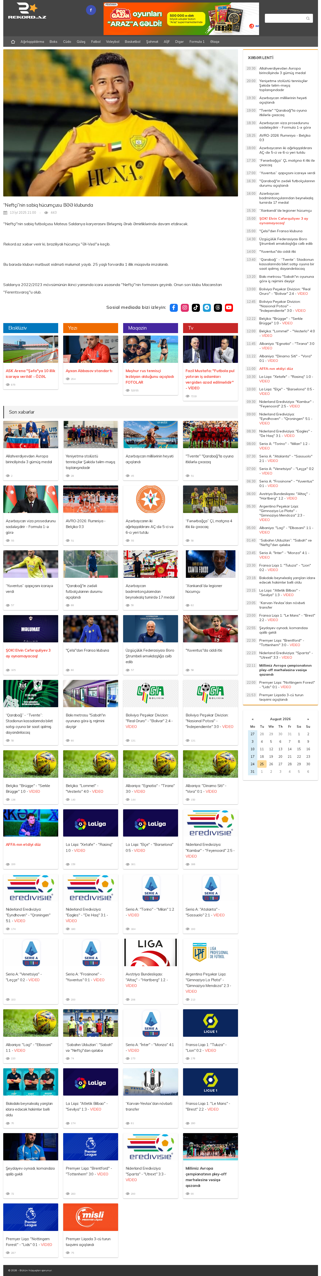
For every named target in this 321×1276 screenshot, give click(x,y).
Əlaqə (214, 42)
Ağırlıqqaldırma (32, 42)
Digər (179, 42)
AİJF (167, 42)
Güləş (81, 42)
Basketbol (132, 42)
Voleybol (112, 42)
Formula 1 (197, 42)
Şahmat (152, 42)
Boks (53, 42)
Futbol (96, 42)
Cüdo (67, 42)
